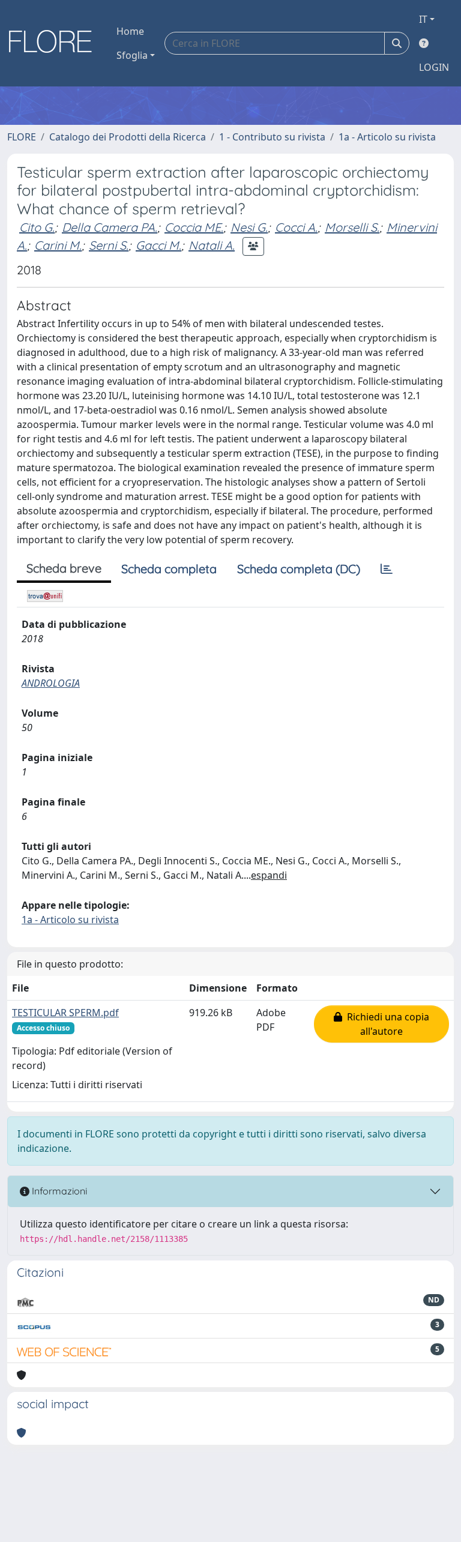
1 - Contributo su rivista (272, 136)
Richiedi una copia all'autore (385, 1024)
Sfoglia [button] (132, 55)
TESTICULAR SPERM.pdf (65, 1012)
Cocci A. (296, 227)
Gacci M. (158, 245)
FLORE (21, 136)
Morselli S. (352, 227)
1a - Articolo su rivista (387, 136)
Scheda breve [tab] (63, 568)
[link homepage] (54, 43)
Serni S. (108, 245)
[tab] (386, 569)
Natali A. (211, 245)
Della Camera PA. (109, 227)
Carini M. (58, 245)
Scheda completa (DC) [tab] (298, 568)
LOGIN (434, 67)
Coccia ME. (193, 227)
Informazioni (58, 1191)
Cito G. (37, 227)
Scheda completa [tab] (169, 568)
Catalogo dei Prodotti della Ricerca (127, 136)
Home (130, 31)
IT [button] (423, 19)
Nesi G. (249, 227)
